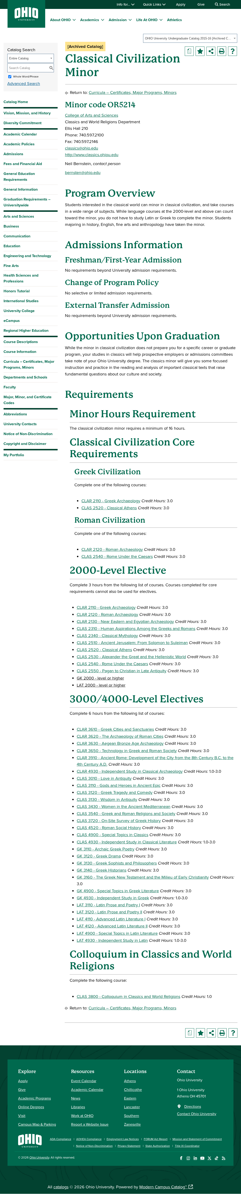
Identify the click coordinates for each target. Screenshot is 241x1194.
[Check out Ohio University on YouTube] (202, 1158)
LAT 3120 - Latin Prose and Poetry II (109, 912)
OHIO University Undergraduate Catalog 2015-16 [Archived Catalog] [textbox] (188, 38)
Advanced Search (23, 83)
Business (11, 226)
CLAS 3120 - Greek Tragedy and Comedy (115, 792)
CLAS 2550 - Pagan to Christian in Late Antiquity (121, 671)
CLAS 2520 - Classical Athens (109, 508)
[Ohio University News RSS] (223, 1158)
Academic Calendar (20, 134)
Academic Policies (19, 144)
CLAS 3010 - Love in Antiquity (104, 778)
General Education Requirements (19, 176)
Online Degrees (31, 1106)
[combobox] (190, 38)
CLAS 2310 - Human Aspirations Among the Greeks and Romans (136, 628)
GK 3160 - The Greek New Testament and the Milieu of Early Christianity (143, 877)
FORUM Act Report (156, 1139)
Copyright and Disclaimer (25, 443)
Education (12, 246)
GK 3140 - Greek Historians (101, 870)
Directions (192, 1106)
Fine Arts (11, 265)
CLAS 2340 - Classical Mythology (107, 635)
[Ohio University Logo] (26, 19)
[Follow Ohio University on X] (209, 1158)
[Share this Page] (210, 51)
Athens (130, 1080)
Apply (180, 4)
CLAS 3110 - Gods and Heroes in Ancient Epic (119, 785)
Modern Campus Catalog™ (163, 1187)
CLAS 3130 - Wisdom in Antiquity (107, 799)
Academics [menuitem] (89, 20)
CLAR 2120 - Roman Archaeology (112, 549)
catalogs (60, 1187)
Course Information (20, 351)
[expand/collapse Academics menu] (102, 19)
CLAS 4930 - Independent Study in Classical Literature (127, 842)
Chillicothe (133, 1089)
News (75, 1098)
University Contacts (20, 424)
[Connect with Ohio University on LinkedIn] (195, 1158)
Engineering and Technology (27, 256)
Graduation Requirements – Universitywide (27, 202)
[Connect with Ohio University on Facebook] (181, 1158)
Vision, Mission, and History (27, 113)
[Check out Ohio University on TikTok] (216, 1158)
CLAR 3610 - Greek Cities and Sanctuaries (115, 729)
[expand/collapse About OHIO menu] (74, 19)
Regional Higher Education (26, 330)
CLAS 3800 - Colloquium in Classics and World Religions (128, 996)
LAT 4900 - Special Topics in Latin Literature (117, 933)
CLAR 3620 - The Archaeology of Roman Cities (120, 736)
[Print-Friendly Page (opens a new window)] (221, 51)
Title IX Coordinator (187, 1146)
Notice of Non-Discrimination (28, 434)
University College (19, 310)
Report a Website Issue (89, 1124)
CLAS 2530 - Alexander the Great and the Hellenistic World (131, 657)
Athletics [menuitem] (174, 20)
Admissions (13, 154)
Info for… (124, 4)
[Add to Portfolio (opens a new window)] (200, 51)
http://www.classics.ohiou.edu (91, 155)
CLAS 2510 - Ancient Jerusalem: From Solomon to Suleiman (132, 642)
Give (201, 4)
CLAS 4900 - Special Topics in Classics (112, 835)
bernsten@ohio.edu (82, 172)
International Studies (21, 301)
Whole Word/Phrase (26, 76)
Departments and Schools (25, 377)
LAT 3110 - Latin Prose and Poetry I (108, 905)
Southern (131, 1115)
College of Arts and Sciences (91, 115)
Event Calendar (83, 1080)
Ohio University (39, 1157)
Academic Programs (34, 1098)
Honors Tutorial (17, 291)
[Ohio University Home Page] (30, 1140)
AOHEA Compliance (89, 1139)
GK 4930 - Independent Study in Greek (113, 898)
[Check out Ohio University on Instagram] (188, 1158)
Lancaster (132, 1106)
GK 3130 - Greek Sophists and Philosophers (117, 863)
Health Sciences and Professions (21, 278)
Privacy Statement (129, 1146)
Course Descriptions (21, 341)
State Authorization (157, 1146)
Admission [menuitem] (118, 20)
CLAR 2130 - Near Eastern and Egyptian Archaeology (125, 621)
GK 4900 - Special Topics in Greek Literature (118, 891)
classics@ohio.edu (81, 148)
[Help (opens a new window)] (232, 51)
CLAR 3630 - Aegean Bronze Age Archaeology (120, 743)
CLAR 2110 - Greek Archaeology (110, 501)
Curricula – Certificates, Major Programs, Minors (29, 364)
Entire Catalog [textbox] (18, 58)
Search (224, 4)
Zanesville (132, 1124)
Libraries (78, 1106)
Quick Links (152, 4)
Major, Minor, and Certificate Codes (28, 400)
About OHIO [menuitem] (60, 20)
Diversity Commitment (22, 123)
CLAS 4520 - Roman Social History (109, 828)
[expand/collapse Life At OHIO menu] (161, 19)
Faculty (10, 387)
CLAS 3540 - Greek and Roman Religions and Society (126, 813)
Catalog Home (16, 101)
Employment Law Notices (123, 1139)
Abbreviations (15, 414)
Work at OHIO (82, 1115)
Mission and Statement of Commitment (197, 1139)
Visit (21, 1115)
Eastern (130, 1098)
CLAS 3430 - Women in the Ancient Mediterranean (123, 806)
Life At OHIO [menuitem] (146, 20)
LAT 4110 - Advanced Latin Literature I (111, 919)
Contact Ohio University (196, 1113)
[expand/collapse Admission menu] (130, 19)
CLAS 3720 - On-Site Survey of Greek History (119, 820)
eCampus (12, 320)
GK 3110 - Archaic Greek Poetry (105, 849)
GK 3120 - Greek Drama (99, 856)
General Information (21, 189)
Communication (17, 236)
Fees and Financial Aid (23, 163)
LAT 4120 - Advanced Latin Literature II (112, 926)
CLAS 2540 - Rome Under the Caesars (117, 556)
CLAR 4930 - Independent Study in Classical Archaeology (130, 771)
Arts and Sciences (19, 216)
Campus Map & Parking (37, 1124)
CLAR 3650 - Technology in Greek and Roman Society (127, 750)
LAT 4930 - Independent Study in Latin (112, 940)
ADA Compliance (60, 1139)
